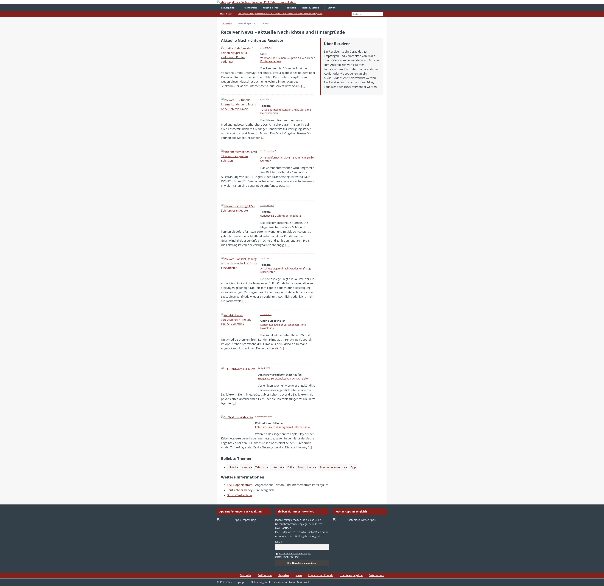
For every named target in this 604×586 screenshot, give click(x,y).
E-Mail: (278, 542)
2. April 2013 (265, 314)
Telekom (260, 467)
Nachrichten (250, 7)
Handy (245, 467)
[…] (303, 86)
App (353, 467)
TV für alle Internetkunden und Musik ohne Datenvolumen (285, 111)
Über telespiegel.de (351, 575)
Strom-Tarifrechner (239, 495)
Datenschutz (376, 575)
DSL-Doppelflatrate (240, 485)
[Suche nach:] (367, 14)
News (299, 575)
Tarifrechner (265, 575)
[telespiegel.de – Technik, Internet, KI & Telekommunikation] (302, 2)
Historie (291, 7)
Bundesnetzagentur (332, 467)
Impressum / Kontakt (320, 575)
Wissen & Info (270, 7)
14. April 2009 (264, 368)
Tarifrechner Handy (240, 490)
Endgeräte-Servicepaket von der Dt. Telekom (284, 378)
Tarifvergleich (227, 7)
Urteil (232, 467)
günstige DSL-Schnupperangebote (280, 215)
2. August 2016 (267, 205)
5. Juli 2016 (265, 258)
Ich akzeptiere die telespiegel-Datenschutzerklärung (293, 555)
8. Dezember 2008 (263, 416)
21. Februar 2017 (268, 151)
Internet (277, 467)
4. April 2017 (265, 99)
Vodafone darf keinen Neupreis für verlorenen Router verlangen (287, 59)
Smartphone (306, 467)
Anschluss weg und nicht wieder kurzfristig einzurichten (285, 270)
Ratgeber (283, 575)
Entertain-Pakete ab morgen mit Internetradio (282, 427)
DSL (289, 467)
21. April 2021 (266, 47)
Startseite (245, 575)
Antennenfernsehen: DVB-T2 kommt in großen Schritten (287, 159)
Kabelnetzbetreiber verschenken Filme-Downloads (283, 326)
